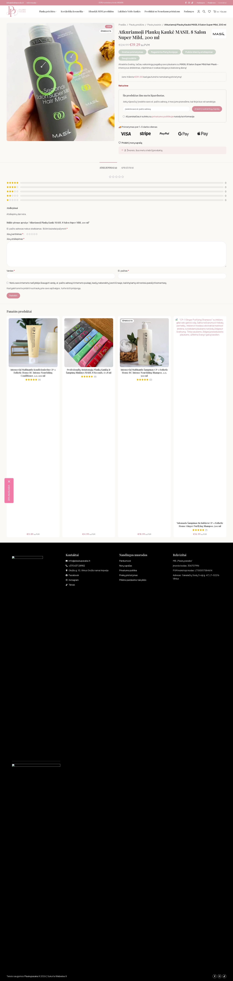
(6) (39, 380)
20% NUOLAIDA (9, 493)
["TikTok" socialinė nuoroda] (192, 2)
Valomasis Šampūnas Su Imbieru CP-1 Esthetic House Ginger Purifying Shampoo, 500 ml (200, 524)
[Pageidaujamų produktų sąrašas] (209, 11)
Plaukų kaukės (154, 24)
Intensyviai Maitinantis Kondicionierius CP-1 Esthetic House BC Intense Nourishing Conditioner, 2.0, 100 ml (33, 372)
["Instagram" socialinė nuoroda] (189, 2)
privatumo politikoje (163, 116)
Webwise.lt (61, 976)
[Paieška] (204, 11)
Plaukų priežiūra (136, 24)
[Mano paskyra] (198, 11)
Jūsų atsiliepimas (15, 238)
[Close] (9, 481)
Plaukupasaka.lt (32, 976)
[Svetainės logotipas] (16, 11)
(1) (206, 530)
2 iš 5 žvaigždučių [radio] (29, 234)
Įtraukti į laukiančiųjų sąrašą (207, 109)
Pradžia (122, 24)
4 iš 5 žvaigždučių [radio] (34, 234)
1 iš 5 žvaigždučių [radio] (27, 234)
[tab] (108, 166)
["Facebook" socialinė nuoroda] (185, 2)
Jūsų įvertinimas (15, 234)
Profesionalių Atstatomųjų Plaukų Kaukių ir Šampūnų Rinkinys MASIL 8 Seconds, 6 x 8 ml (88, 371)
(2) (150, 380)
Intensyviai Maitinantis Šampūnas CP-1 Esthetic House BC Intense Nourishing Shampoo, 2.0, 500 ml (144, 372)
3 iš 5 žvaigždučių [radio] (32, 234)
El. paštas (123, 270)
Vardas (11, 270)
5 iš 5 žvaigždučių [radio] (36, 234)
